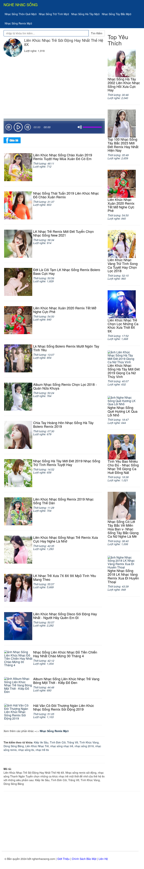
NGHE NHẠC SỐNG (21, 4)
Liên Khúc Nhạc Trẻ (37, 746)
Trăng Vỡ (72, 742)
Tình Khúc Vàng (89, 742)
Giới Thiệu (63, 859)
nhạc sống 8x (26, 750)
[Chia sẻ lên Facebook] (12, 140)
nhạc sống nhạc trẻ (61, 746)
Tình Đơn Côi (58, 742)
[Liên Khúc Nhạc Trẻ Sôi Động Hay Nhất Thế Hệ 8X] (13, 47)
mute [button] (80, 127)
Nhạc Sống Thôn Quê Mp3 (21, 14)
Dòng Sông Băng (14, 746)
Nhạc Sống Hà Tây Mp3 (85, 14)
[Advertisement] (54, 85)
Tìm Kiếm (96, 33)
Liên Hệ (103, 859)
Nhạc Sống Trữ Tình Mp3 (54, 14)
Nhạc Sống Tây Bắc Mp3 (116, 14)
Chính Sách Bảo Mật (84, 859)
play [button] (18, 127)
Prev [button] (8, 128)
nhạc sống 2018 (84, 746)
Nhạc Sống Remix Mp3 (18, 23)
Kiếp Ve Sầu (41, 742)
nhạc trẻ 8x (42, 750)
